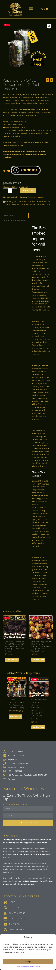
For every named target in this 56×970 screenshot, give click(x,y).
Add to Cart (28, 190)
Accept (28, 961)
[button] (31, 9)
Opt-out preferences (22, 966)
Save (8, 25)
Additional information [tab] (15, 220)
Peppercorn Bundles (36, 197)
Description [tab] (9, 215)
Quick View (15, 637)
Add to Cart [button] (11, 660)
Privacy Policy (35, 966)
